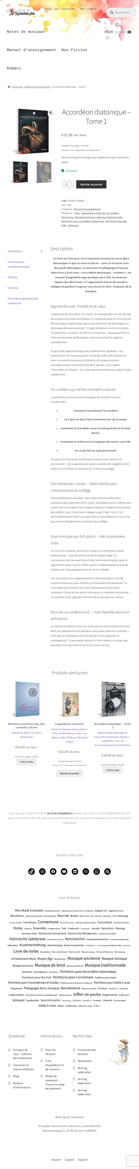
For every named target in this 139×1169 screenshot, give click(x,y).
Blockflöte (17, 916)
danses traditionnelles (85, 922)
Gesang (120, 928)
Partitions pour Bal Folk (36, 977)
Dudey (18, 928)
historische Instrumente (53, 933)
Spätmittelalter (51, 1000)
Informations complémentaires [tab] (19, 264)
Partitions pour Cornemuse (73, 977)
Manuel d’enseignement (31, 50)
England (28, 928)
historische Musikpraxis (82, 933)
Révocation (85, 1061)
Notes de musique (26, 32)
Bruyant (107, 916)
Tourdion (86, 1000)
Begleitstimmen (116, 910)
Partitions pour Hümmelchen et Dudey (33, 983)
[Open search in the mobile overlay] (121, 13)
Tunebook (96, 1000)
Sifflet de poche (87, 994)
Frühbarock (85, 928)
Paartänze (53, 972)
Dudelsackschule (121, 922)
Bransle (98, 916)
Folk (64, 928)
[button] (51, 113)
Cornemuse (48, 921)
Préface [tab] (12, 277)
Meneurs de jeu (88, 952)
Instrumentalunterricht (97, 939)
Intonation (13, 945)
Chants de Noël (15, 923)
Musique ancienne (84, 958)
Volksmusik (70, 1005)
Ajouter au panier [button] (69, 773)
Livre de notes (26, 951)
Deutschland (104, 922)
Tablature (73, 225)
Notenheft (27, 972)
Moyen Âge (45, 958)
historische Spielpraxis (27, 938)
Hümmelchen (75, 939)
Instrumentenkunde (119, 939)
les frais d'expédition (60, 813)
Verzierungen (120, 1000)
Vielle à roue (47, 1005)
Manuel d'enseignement (37, 86)
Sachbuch (113, 988)
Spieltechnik (32, 1000)
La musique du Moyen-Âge (109, 945)
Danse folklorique (67, 923)
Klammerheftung (33, 945)
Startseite (17, 86)
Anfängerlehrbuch (52, 911)
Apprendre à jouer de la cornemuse (78, 911)
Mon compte (88, 9)
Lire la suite (26, 761)
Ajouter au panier (91, 184)
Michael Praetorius (104, 952)
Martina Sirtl (74, 951)
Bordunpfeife (50, 916)
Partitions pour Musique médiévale (76, 982)
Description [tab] (15, 251)
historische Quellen (107, 933)
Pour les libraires (60, 9)
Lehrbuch (126, 945)
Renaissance (70, 988)
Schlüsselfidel (16, 995)
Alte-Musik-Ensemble (29, 910)
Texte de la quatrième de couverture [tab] (23, 301)
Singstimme (109, 995)
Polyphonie (16, 988)
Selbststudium (65, 995)
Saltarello (123, 988)
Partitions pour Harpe (105, 977)
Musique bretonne (85, 217)
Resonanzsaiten (89, 988)
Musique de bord (50, 965)
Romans (14, 68)
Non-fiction (74, 50)
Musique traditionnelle (109, 217)
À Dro (77, 213)
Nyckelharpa (40, 972)
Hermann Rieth (29, 933)
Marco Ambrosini (59, 951)
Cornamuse (30, 922)
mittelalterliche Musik (23, 958)
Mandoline (45, 951)
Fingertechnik (54, 928)
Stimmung (66, 1000)
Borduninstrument (34, 916)
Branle (74, 916)
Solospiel (18, 1000)
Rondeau (102, 988)
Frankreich (73, 928)
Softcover (124, 995)
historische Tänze (55, 939)
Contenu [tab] (13, 288)
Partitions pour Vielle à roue (112, 983)
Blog (16, 1076)
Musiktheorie (60, 959)
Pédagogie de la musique (42, 988)
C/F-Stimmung (120, 916)
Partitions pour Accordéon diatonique (82, 221)
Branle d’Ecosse (86, 916)
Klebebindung (54, 945)
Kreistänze (90, 945)
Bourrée (63, 916)
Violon (60, 1005)
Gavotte (95, 928)
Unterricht (107, 1000)
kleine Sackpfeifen (74, 945)
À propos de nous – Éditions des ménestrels (22, 1054)
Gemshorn (107, 928)
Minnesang (120, 951)
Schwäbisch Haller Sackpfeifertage (41, 995)
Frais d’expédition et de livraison (54, 1065)
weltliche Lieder (85, 1006)
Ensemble (39, 928)
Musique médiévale (74, 966)
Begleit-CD (101, 910)
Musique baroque (114, 958)
